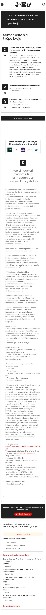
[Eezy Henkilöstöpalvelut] (23, 150)
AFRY (5, 582)
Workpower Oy (9, 571)
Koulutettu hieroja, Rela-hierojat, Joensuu (19, 595)
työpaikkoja (13, 23)
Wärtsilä (6, 564)
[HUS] (36, 150)
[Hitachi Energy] (29, 150)
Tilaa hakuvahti (24, 514)
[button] (41, 19)
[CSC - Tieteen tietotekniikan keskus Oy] (16, 150)
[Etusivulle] (23, 4)
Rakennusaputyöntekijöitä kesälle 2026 (18, 569)
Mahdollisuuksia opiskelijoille (14, 587)
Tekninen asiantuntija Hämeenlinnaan (24, 85)
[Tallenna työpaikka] (5, 55)
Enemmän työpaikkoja (23, 118)
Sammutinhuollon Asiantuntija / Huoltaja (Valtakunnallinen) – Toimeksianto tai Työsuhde (26, 50)
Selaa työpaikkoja (11, 606)
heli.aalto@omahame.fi (26, 453)
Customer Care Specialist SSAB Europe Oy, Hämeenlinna (25, 100)
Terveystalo (7, 598)
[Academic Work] (10, 150)
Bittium (6, 590)
